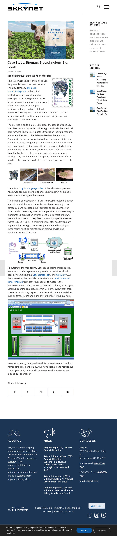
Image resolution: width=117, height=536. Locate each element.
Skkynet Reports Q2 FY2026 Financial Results (58, 449)
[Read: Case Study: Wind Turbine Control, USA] (92, 109)
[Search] (97, 7)
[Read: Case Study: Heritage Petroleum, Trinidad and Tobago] (92, 92)
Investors (58, 511)
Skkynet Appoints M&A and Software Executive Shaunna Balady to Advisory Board (58, 490)
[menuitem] (97, 7)
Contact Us (88, 441)
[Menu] (105, 7)
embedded (26, 472)
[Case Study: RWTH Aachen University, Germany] (2, 268)
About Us (14, 441)
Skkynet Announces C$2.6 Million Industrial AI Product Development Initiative (58, 479)
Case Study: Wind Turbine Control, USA (102, 111)
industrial (15, 472)
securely (26, 451)
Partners (47, 511)
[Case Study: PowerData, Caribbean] (114, 268)
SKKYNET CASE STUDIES (98, 24)
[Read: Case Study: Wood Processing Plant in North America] (92, 75)
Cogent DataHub (40, 274)
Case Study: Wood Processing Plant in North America (102, 79)
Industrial (59, 507)
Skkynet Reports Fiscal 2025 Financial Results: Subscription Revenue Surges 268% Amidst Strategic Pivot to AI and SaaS (58, 463)
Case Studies (73, 507)
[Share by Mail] (67, 392)
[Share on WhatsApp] (41, 392)
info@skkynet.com (89, 481)
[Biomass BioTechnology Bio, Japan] (41, 40)
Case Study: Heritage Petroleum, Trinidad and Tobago (102, 97)
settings (11, 533)
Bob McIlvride (15, 71)
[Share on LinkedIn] (54, 392)
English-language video (31, 188)
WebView (61, 274)
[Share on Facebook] (14, 392)
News (48, 441)
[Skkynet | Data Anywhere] (25, 7)
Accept (84, 530)
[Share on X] (27, 392)
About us (69, 511)
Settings (102, 530)
